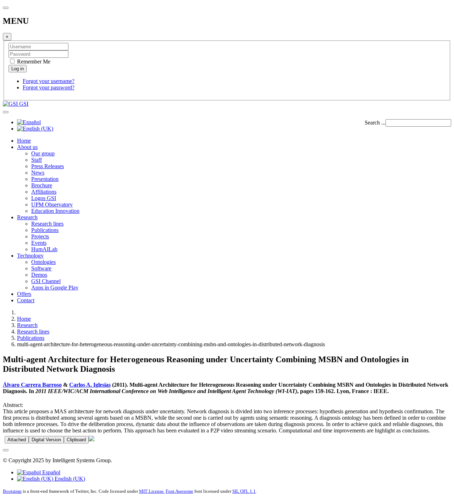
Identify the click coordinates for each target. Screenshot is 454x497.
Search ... (375, 123)
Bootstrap (12, 491)
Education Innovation (55, 211)
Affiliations (43, 192)
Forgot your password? (48, 87)
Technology (30, 256)
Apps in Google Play (54, 288)
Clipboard (76, 439)
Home (24, 141)
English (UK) (69, 479)
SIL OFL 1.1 (244, 491)
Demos (39, 275)
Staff (36, 160)
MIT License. (152, 491)
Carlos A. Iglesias (90, 385)
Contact (25, 300)
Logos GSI (43, 198)
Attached (16, 439)
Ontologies (43, 262)
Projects (40, 236)
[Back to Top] (6, 450)
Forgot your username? (48, 81)
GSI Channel (46, 281)
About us (27, 147)
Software (41, 268)
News (37, 173)
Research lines (47, 224)
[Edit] (91, 439)
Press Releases (47, 166)
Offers (24, 294)
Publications (45, 230)
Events (38, 243)
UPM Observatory (52, 204)
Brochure (41, 185)
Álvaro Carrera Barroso (32, 385)
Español (50, 472)
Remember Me (33, 62)
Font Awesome (179, 491)
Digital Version (46, 439)
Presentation (45, 179)
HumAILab (44, 249)
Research (27, 217)
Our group (43, 153)
